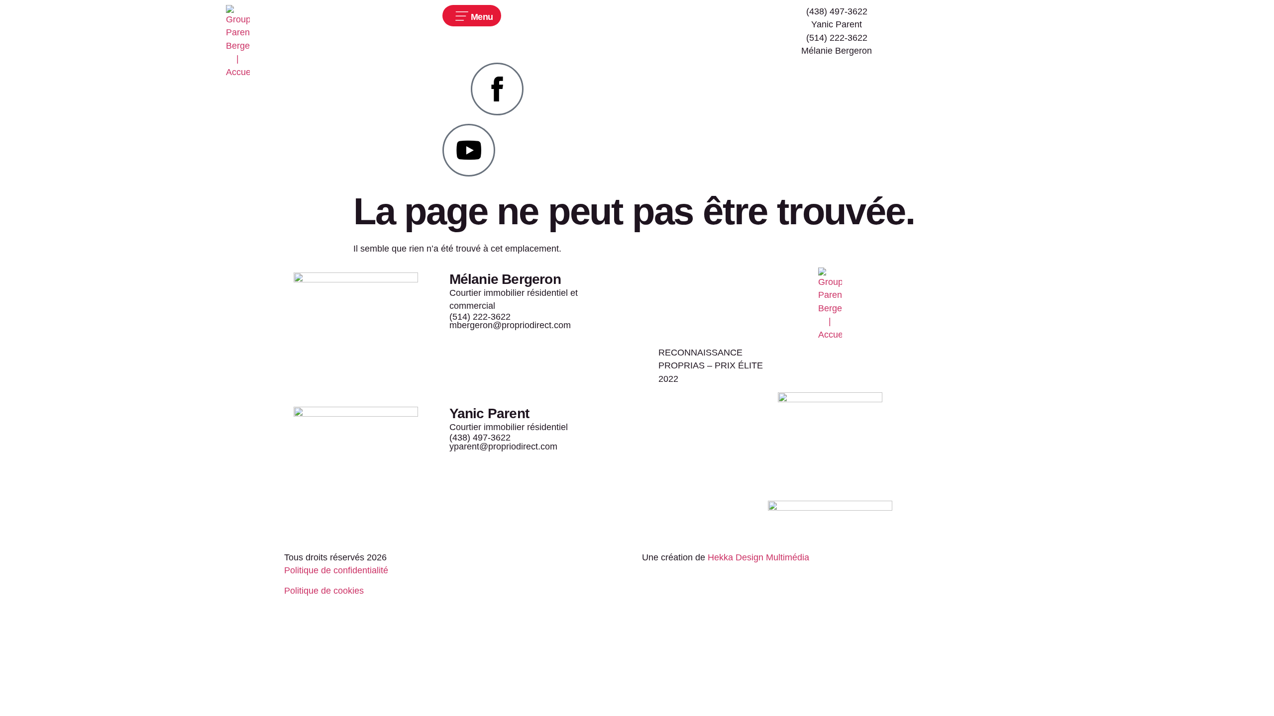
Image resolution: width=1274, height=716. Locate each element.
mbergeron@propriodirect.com (510, 325)
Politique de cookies (324, 591)
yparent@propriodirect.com (503, 446)
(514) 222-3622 (836, 38)
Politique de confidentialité (336, 570)
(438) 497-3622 (480, 438)
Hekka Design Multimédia (758, 557)
